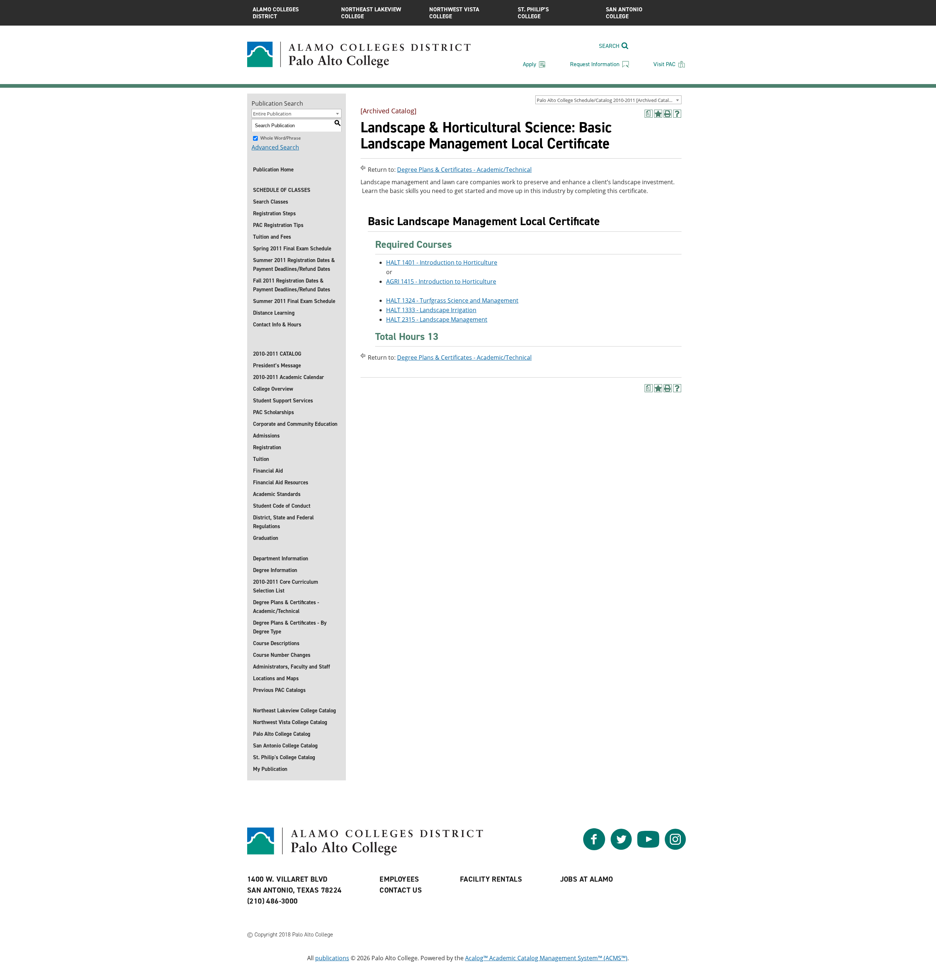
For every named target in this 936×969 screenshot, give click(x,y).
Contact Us (401, 890)
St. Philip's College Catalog (284, 757)
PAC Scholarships (273, 412)
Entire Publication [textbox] (272, 113)
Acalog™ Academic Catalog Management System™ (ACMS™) (546, 958)
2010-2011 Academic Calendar (288, 377)
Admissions (266, 435)
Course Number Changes (281, 655)
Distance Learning (274, 313)
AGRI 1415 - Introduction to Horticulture (441, 281)
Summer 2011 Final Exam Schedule (294, 301)
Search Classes (270, 201)
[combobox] (608, 99)
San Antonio (624, 12)
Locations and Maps (276, 678)
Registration (267, 447)
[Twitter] (621, 848)
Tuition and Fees (272, 237)
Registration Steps (274, 213)
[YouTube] (648, 848)
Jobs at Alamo (586, 879)
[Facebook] (594, 848)
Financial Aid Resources (280, 482)
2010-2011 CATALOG (277, 353)
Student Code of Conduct (281, 506)
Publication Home (273, 169)
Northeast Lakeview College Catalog (294, 710)
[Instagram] (675, 848)
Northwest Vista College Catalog (290, 722)
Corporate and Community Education (295, 424)
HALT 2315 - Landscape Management (436, 319)
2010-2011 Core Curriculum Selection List (285, 586)
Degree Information (275, 570)
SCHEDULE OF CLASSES (281, 190)
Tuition (261, 459)
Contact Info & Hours (277, 324)
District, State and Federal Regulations (283, 522)
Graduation (265, 538)
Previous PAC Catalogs (279, 690)
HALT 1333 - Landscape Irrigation (431, 310)
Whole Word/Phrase (280, 138)
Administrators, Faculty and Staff (291, 666)
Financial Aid (268, 470)
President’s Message (277, 365)
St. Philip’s (533, 12)
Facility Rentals (491, 879)
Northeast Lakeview (371, 12)
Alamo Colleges (276, 12)
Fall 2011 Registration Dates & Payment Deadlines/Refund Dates (291, 285)
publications (332, 958)
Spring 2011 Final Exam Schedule (292, 248)
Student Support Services (283, 400)
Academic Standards (277, 494)
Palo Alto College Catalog (281, 734)
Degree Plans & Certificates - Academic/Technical (286, 607)
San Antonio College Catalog (285, 745)
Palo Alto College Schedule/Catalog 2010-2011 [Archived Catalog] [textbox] (606, 100)
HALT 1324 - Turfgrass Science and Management (452, 300)
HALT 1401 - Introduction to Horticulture (441, 262)
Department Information (280, 558)
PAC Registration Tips (278, 225)
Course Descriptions (276, 643)
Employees (399, 879)
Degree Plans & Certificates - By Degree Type (290, 627)
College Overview (273, 389)
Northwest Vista (454, 12)
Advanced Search (275, 147)
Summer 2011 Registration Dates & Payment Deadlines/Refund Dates (294, 265)
